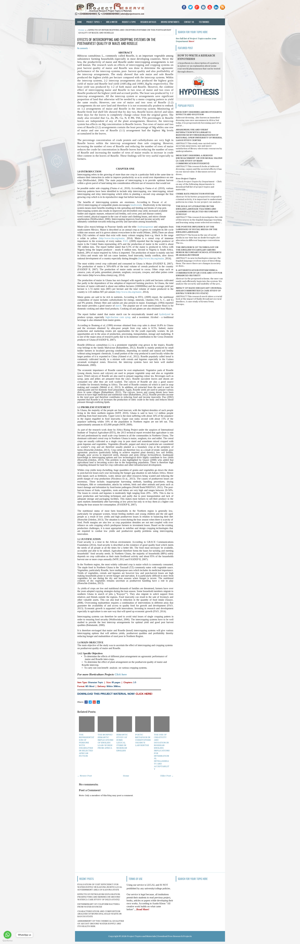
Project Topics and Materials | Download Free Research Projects (159, 936)
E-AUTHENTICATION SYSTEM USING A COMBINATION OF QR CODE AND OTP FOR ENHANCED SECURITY (199, 273)
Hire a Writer (111, 21)
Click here (121, 674)
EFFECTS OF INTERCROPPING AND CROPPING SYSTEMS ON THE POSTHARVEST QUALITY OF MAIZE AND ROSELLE (116, 41)
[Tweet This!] (90, 702)
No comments (82, 48)
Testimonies (204, 21)
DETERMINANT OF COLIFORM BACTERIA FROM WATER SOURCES (98, 905)
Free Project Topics (186, 178)
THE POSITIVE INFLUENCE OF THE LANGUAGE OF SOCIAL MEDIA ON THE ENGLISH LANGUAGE (196, 229)
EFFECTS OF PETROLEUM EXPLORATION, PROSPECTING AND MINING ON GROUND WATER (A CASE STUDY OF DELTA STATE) (98, 897)
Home (79, 21)
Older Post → (166, 776)
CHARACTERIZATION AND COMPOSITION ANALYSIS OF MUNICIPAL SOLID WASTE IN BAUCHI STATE (99, 914)
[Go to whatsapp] (7, 935)
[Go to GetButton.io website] (7, 941)
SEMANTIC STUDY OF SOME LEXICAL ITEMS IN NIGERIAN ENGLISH (122, 742)
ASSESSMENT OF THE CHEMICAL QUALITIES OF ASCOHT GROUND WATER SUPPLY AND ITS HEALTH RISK (100, 923)
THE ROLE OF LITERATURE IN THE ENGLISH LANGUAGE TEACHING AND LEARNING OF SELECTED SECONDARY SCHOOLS (197, 210)
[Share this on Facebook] (86, 702)
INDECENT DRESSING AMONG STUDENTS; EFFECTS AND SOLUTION (199, 113)
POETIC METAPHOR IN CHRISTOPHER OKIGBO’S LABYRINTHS (143, 739)
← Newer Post (84, 776)
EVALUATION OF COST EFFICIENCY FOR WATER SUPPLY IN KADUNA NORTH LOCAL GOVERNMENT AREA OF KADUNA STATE (99, 887)
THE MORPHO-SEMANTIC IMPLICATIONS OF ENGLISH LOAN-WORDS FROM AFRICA (105, 741)
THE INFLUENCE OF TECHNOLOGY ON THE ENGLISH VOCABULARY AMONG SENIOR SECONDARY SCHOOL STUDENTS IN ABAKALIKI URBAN (198, 251)
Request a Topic (129, 21)
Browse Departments (170, 21)
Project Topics (94, 21)
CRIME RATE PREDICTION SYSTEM (195, 194)
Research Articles (148, 21)
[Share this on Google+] (94, 702)
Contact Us (189, 21)
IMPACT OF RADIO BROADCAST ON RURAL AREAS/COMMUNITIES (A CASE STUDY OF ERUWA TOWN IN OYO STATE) (199, 290)
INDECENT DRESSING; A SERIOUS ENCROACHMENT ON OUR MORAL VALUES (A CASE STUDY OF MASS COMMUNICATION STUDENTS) (199, 159)
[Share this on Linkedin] (98, 702)
